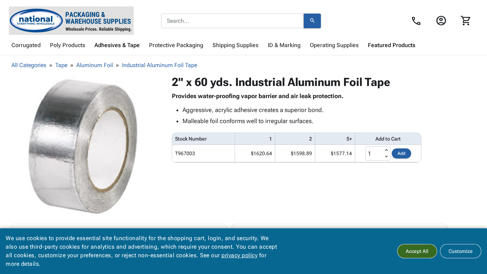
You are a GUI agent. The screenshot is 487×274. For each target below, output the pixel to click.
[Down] (386, 156)
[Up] (386, 150)
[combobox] (232, 21)
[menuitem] (26, 45)
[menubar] (243, 45)
